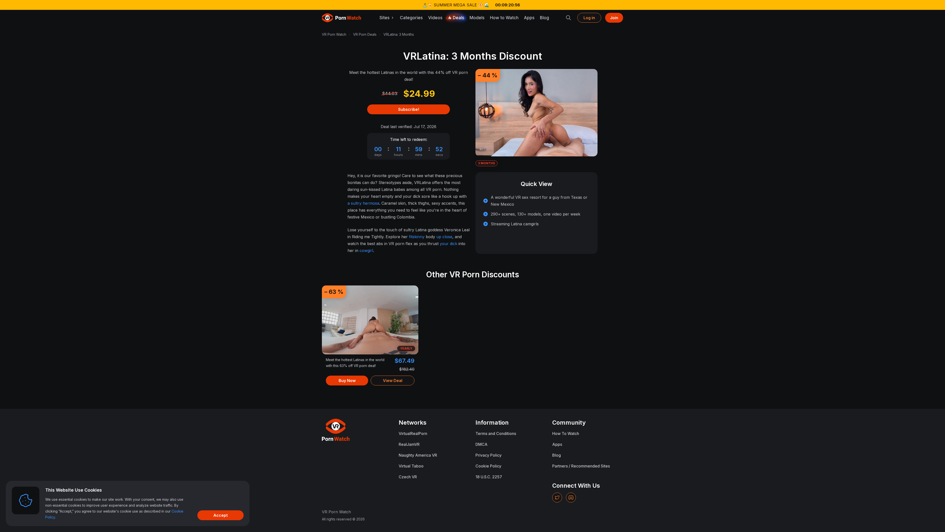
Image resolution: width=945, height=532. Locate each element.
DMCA (481, 444)
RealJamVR (409, 444)
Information (492, 422)
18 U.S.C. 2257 (488, 476)
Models (477, 17)
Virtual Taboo (411, 466)
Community (569, 422)
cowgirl (366, 250)
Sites (384, 17)
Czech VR (408, 476)
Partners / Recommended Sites (581, 466)
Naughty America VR (418, 455)
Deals (458, 17)
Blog (544, 17)
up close (444, 236)
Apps (529, 17)
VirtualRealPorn (413, 433)
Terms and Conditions (495, 433)
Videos (435, 17)
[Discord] (571, 497)
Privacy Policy (488, 455)
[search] (568, 18)
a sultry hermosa (363, 203)
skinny (418, 236)
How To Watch (565, 433)
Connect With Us (576, 485)
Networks (412, 422)
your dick (448, 243)
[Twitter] (557, 497)
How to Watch (504, 17)
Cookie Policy (488, 466)
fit (410, 236)
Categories (411, 17)
